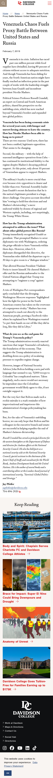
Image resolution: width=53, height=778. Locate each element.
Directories (10, 740)
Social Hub (10, 737)
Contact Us (10, 730)
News (17, 13)
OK (7, 773)
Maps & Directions (14, 726)
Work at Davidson (14, 723)
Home (5, 13)
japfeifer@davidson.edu (15, 487)
